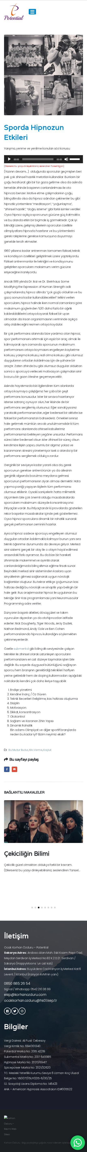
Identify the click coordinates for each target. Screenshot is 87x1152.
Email (14, 769)
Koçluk (47, 750)
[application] (43, 159)
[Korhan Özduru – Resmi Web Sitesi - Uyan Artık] (14, 11)
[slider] (75, 158)
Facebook (7, 769)
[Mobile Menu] (32, 11)
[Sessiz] (66, 159)
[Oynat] (9, 159)
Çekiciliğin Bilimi (26, 854)
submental (21, 649)
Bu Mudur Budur (18, 750)
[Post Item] (43, 821)
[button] (32, 907)
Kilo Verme (35, 750)
